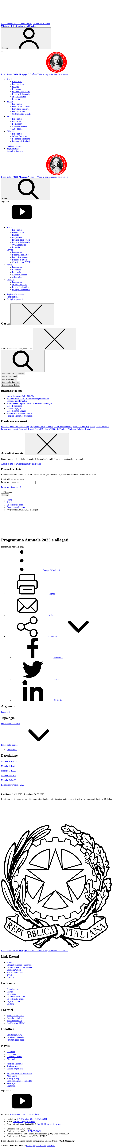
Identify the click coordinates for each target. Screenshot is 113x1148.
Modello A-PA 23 (9, 761)
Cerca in (10, 385)
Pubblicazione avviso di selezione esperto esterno (28, 398)
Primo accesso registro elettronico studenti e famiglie (29, 403)
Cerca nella (10, 382)
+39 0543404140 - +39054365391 (32, 1119)
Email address (7, 479)
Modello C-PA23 (8, 771)
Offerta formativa (19, 136)
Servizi (42, 426)
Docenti (99, 426)
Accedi (5, 495)
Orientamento (66, 426)
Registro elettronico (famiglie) (20, 416)
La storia (16, 99)
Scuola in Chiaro (14, 970)
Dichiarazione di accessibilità (19, 1081)
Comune (10, 977)
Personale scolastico (20, 106)
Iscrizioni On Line (14, 972)
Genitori (49, 426)
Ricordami (9, 492)
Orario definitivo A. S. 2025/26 (20, 396)
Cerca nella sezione (13, 373)
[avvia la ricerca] (23, 361)
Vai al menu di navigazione (27, 23)
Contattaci (11, 1086)
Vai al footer (44, 23)
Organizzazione (19, 96)
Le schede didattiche (21, 139)
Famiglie (63, 429)
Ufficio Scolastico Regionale (19, 965)
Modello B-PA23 (8, 766)
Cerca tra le (9, 376)
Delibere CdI (47, 429)
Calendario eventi (19, 126)
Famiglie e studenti (20, 109)
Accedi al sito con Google (12, 464)
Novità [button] (10, 116)
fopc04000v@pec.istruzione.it (50, 1124)
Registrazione (12, 148)
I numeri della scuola (21, 91)
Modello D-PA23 (8, 775)
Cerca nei (9, 379)
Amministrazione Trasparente (19, 1073)
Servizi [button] (10, 101)
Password (5, 482)
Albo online (17, 129)
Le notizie (16, 121)
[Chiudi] (32, 314)
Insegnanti (34, 426)
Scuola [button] (10, 79)
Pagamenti (90, 426)
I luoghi (15, 86)
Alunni (26, 426)
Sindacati (5, 426)
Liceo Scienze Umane (16, 411)
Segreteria (23, 429)
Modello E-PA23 (8, 780)
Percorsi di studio (19, 111)
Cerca (3, 348)
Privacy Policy (13, 1078)
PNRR (57, 426)
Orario (56, 429)
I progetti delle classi (21, 141)
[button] (53, 636)
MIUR (9, 962)
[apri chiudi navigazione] (2, 51)
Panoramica (17, 81)
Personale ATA (79, 426)
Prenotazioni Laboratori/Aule (19, 413)
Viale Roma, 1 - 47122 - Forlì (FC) (25, 1114)
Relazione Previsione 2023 (12, 785)
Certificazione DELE (21, 114)
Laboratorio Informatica (17, 401)
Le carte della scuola (21, 94)
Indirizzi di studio (84, 429)
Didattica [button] (10, 131)
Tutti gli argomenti (15, 151)
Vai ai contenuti (8, 23)
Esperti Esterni (34, 429)
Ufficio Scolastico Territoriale (19, 967)
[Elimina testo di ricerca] (54, 339)
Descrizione (12, 749)
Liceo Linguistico (14, 406)
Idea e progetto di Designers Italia (40, 1145)
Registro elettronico (15, 146)
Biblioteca (72, 429)
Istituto (106, 426)
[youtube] (21, 222)
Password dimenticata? (11, 487)
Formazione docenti (9, 429)
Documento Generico (10, 723)
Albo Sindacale (16, 426)
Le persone (17, 89)
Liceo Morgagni (14, 408)
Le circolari (17, 124)
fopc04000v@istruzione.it (24, 1121)
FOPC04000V (34, 1131)
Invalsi (9, 975)
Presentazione (18, 84)
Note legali (11, 1083)
